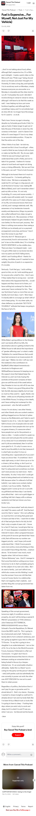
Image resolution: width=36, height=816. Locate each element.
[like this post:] (4, 30)
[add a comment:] (9, 30)
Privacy (15, 806)
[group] (18, 783)
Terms (23, 806)
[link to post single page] (18, 782)
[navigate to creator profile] (3, 3)
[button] (33, 3)
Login (29, 3)
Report (30, 806)
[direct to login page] (20, 754)
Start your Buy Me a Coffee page (17, 810)
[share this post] (32, 30)
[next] (34, 780)
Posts (20, 10)
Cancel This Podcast (13, 2)
